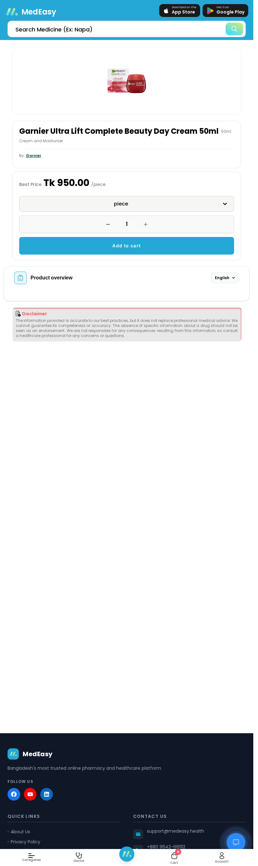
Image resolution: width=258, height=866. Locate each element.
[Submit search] (234, 29)
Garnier (33, 155)
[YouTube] (30, 794)
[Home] (126, 854)
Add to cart (126, 245)
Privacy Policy (25, 842)
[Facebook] (14, 794)
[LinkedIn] (46, 794)
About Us (20, 832)
